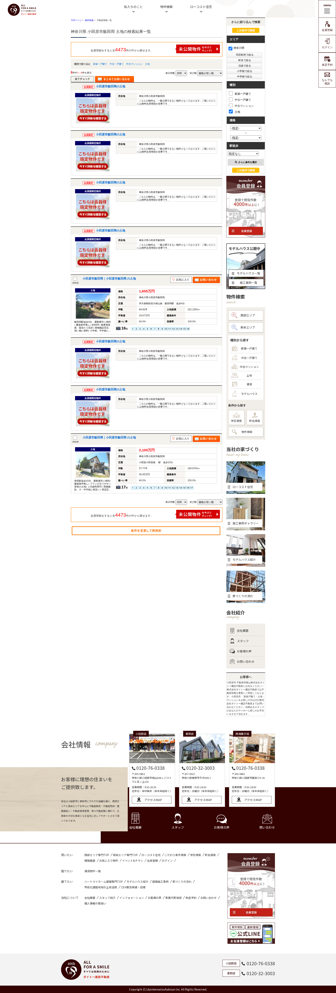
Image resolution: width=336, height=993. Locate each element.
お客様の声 (244, 651)
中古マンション (134, 64)
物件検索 (166, 6)
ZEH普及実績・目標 (133, 887)
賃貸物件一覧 (92, 871)
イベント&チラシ (132, 860)
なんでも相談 (327, 81)
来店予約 (327, 64)
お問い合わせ (245, 661)
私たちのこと (133, 6)
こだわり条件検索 (175, 855)
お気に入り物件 (108, 860)
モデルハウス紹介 (137, 881)
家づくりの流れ (182, 881)
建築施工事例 (160, 881)
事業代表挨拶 (173, 898)
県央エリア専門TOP (125, 855)
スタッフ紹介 (107, 898)
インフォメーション (131, 898)
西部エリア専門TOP (96, 855)
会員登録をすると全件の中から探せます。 (122, 49)
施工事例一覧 (248, 282)
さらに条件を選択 (247, 162)
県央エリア (248, 327)
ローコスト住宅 (201, 6)
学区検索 (236, 421)
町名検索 (254, 421)
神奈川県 (239, 47)
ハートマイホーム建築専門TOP (103, 881)
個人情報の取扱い (95, 903)
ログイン (327, 47)
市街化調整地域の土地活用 (100, 887)
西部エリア (248, 315)
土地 (147, 64)
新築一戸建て (100, 64)
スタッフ (243, 641)
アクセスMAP (153, 800)
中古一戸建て (117, 64)
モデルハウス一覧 (248, 273)
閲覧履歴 (89, 860)
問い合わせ (267, 827)
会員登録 (327, 30)
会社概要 (242, 630)
